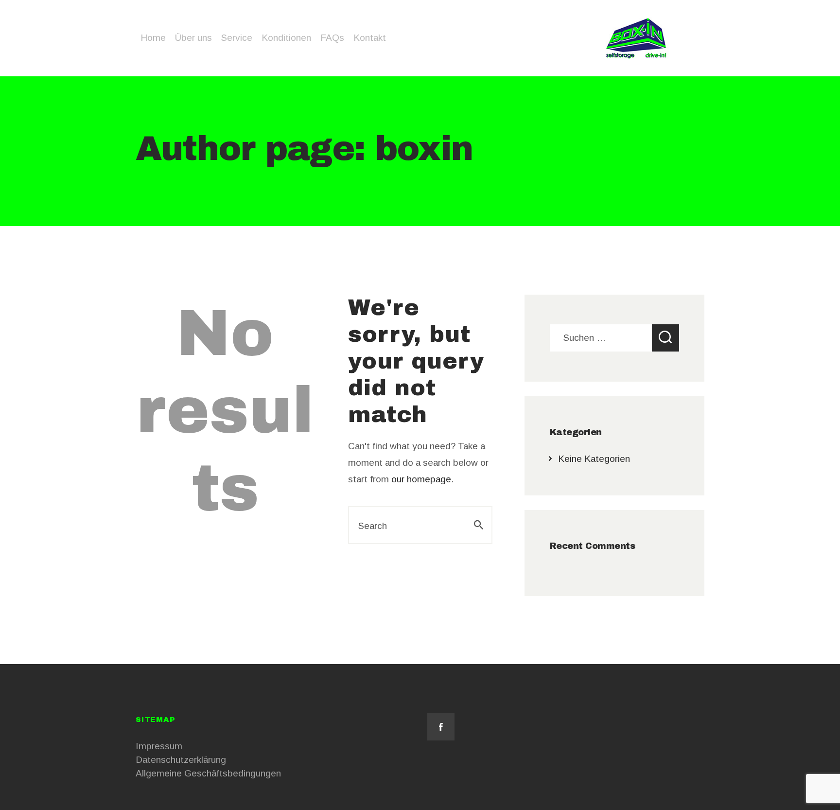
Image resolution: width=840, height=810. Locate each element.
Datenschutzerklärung (181, 760)
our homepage (421, 479)
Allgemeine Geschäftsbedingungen (208, 773)
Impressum (159, 746)
